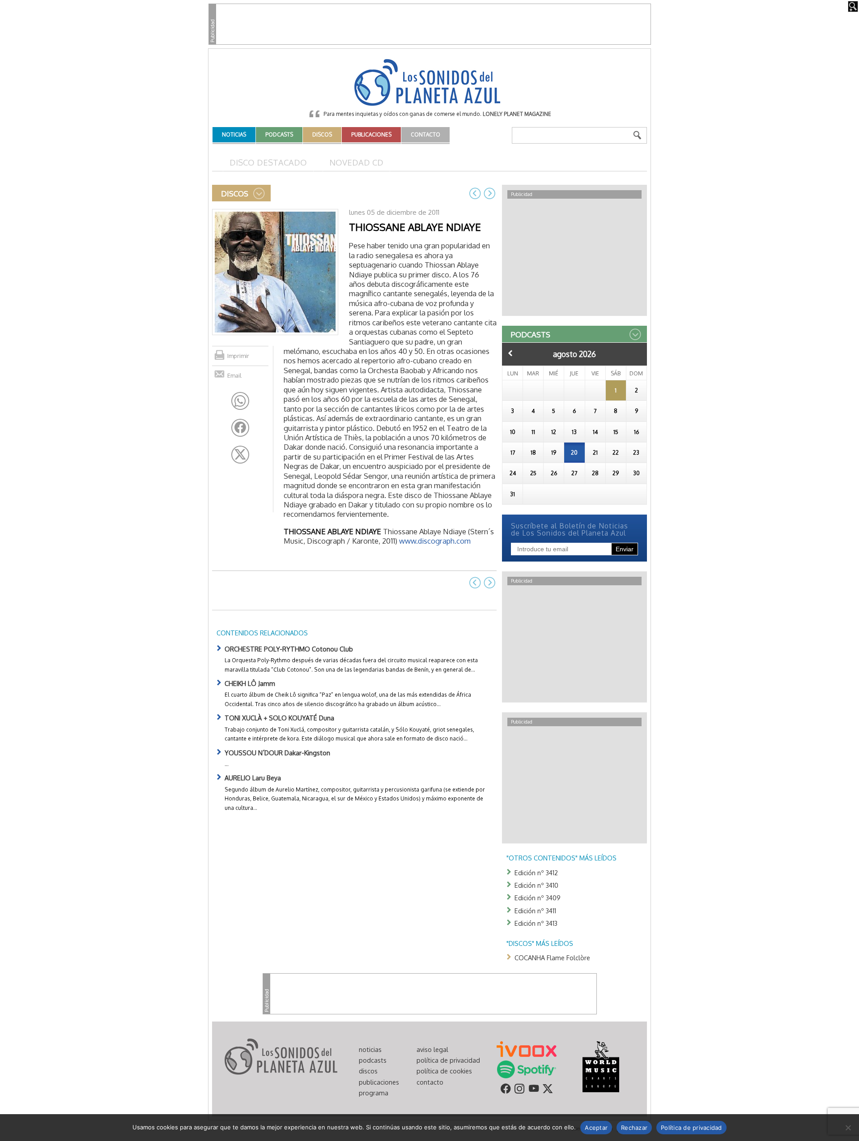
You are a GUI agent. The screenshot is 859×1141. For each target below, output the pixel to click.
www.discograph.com (435, 540)
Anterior (510, 353)
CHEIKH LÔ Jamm (250, 683)
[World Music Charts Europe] (601, 1065)
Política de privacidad (691, 1127)
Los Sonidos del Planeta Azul (429, 83)
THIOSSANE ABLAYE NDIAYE (415, 227)
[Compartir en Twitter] (240, 455)
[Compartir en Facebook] (240, 428)
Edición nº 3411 (535, 911)
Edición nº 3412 (536, 873)
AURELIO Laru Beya (253, 778)
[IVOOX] (527, 1048)
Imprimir (238, 355)
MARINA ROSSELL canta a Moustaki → (489, 193)
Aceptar (596, 1127)
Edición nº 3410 (536, 885)
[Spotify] (526, 1068)
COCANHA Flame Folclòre (552, 958)
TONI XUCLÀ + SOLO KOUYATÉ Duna (279, 718)
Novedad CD (356, 162)
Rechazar (634, 1127)
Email (234, 375)
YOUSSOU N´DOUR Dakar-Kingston (277, 753)
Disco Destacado (268, 162)
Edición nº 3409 (538, 898)
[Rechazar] (847, 1127)
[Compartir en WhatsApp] (240, 401)
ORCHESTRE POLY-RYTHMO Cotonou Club (289, 649)
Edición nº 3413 (536, 923)
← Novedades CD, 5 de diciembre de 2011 (475, 193)
